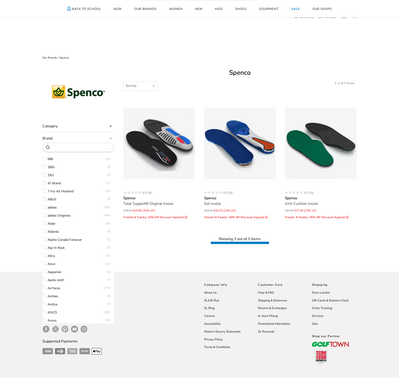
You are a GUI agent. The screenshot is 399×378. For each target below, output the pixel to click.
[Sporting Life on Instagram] (84, 329)
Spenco (64, 58)
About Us (210, 293)
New (118, 9)
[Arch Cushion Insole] (321, 143)
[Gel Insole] (240, 143)
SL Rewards (266, 332)
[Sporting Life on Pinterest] (65, 329)
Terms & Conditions (217, 347)
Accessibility (212, 324)
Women (176, 9)
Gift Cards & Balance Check (330, 300)
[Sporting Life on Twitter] (55, 329)
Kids (219, 9)
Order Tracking (322, 308)
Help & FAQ (266, 293)
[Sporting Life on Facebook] (46, 329)
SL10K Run (211, 300)
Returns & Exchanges (272, 308)
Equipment (269, 9)
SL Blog (209, 308)
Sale (295, 9)
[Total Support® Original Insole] (159, 143)
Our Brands (145, 9)
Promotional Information (274, 324)
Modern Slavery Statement (222, 332)
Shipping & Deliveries (272, 300)
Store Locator (321, 293)
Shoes (241, 9)
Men (199, 9)
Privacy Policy (213, 339)
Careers (209, 316)
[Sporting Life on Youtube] (74, 329)
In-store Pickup (268, 316)
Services (317, 316)
